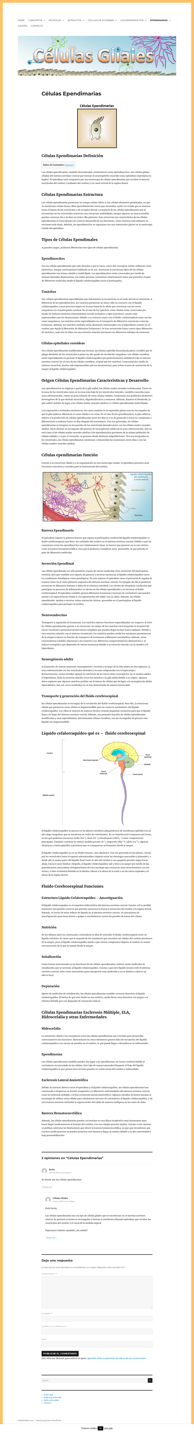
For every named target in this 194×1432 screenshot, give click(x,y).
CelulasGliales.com (26, 1420)
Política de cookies (51, 1400)
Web (44, 1339)
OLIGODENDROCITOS (132, 20)
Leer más (108, 1428)
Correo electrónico (54, 1326)
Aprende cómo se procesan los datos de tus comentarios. (116, 1358)
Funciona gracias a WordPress (48, 1420)
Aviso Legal (48, 1395)
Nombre (47, 1314)
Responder (47, 1187)
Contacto (47, 1403)
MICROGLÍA (55, 20)
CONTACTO (37, 26)
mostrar (69, 165)
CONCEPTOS (35, 20)
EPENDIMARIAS (158, 20)
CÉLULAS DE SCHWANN (101, 20)
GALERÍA (22, 26)
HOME (21, 20)
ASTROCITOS (74, 20)
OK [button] (100, 1428)
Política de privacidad (52, 1397)
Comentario (49, 1274)
